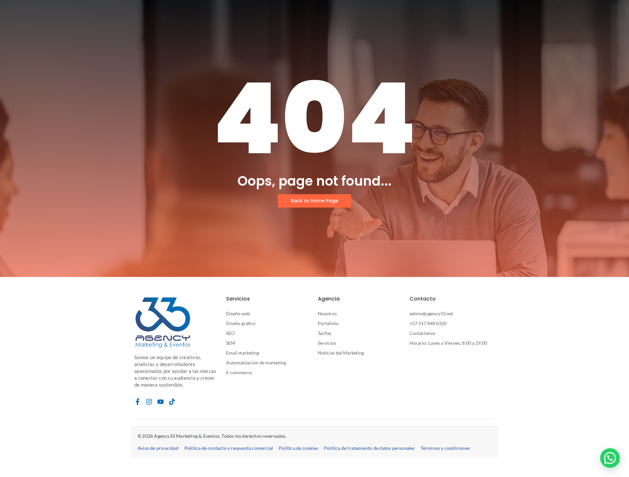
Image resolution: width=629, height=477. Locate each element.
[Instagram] (149, 401)
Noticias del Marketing (341, 353)
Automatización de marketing (256, 362)
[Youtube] (160, 401)
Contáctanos (422, 333)
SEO (230, 333)
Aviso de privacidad (158, 448)
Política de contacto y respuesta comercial (228, 448)
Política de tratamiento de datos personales (369, 448)
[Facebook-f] (137, 401)
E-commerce (239, 372)
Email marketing (242, 353)
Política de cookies (298, 448)
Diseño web (238, 313)
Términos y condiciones (445, 448)
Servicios (327, 343)
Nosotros (327, 313)
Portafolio (328, 323)
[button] (610, 458)
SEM (230, 343)
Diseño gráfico (241, 323)
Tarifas (324, 333)
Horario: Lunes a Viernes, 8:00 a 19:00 (448, 343)
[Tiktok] (172, 401)
